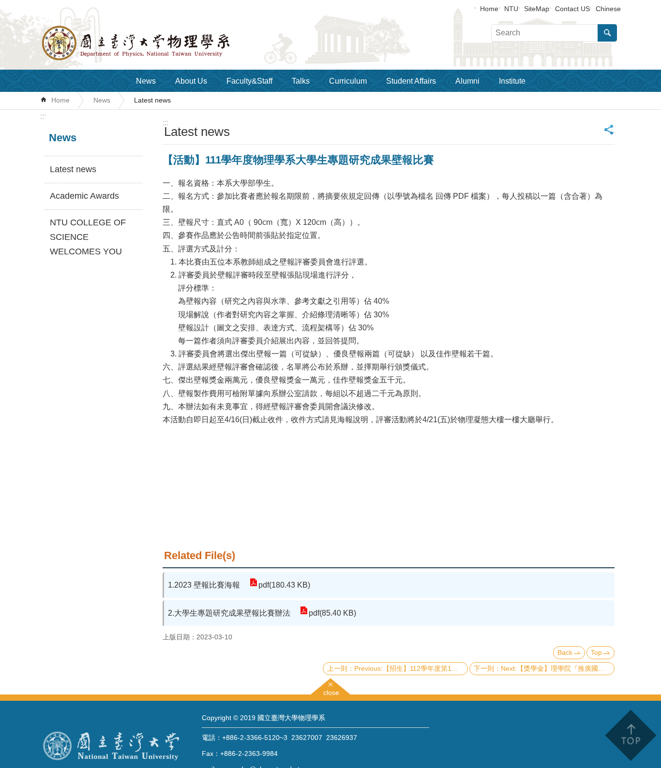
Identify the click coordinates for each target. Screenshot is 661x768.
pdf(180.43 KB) (284, 585)
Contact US (572, 9)
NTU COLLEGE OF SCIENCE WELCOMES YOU (88, 237)
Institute (512, 81)
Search (607, 33)
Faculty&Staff (249, 81)
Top (596, 652)
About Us (191, 81)
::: (43, 116)
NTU (511, 9)
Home (489, 9)
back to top (630, 735)
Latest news (152, 100)
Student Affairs (411, 81)
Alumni (467, 81)
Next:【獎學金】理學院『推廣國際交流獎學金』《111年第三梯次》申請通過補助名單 (558, 668)
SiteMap (536, 9)
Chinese (608, 9)
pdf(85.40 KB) (332, 613)
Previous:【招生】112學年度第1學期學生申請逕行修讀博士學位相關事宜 (411, 668)
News (146, 81)
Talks (301, 81)
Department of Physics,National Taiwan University (161, 43)
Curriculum (348, 81)
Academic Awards (84, 196)
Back (564, 652)
